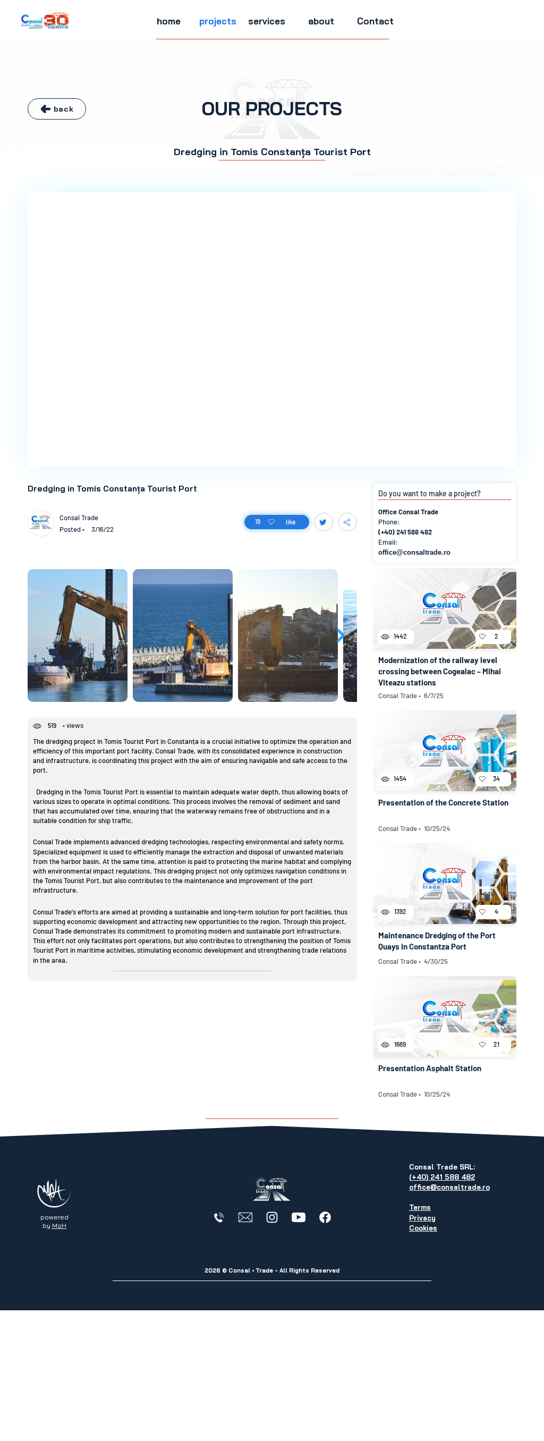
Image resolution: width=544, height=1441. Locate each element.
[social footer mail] (245, 1217)
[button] (218, 21)
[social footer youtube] (299, 1217)
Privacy (422, 1218)
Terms (420, 1207)
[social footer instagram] (272, 1217)
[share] (347, 522)
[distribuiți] (323, 522)
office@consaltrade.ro (414, 552)
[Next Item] (341, 635)
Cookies (423, 1228)
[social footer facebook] (325, 1217)
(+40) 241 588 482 (405, 532)
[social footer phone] (219, 1217)
